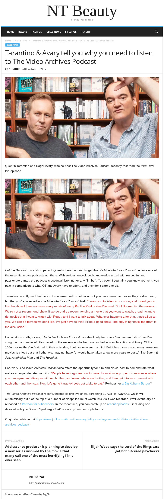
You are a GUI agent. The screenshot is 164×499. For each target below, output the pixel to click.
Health (85, 31)
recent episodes (118, 404)
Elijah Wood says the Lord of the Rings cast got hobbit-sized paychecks (125, 448)
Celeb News (54, 31)
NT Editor (14, 68)
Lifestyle (70, 31)
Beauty (22, 31)
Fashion (37, 31)
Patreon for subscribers (38, 404)
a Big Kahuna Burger (136, 383)
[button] (156, 32)
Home (10, 31)
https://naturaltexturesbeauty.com (46, 483)
